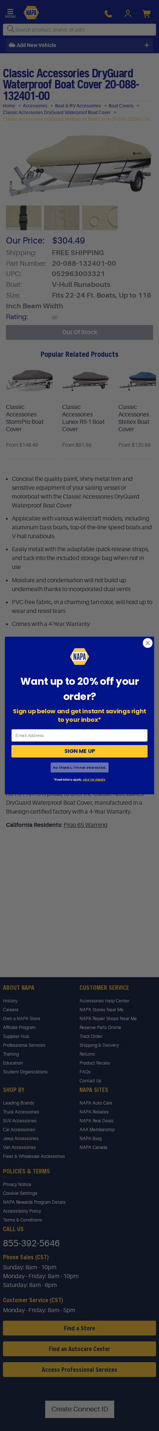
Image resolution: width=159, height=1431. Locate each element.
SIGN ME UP (79, 751)
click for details (94, 779)
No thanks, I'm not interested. (79, 767)
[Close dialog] (147, 643)
